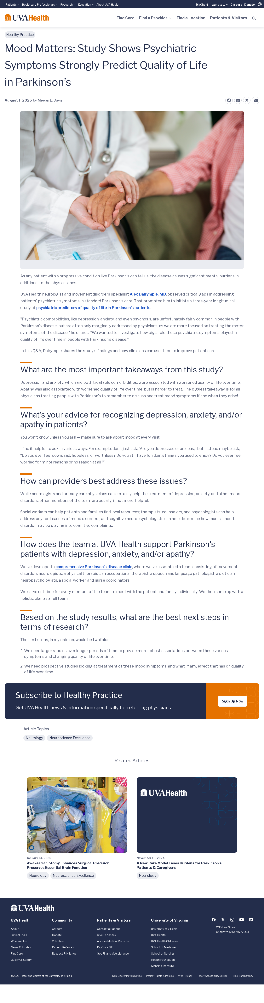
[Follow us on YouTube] (241, 919)
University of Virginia (164, 928)
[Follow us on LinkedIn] (251, 919)
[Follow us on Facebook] (213, 919)
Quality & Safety (21, 959)
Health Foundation (163, 959)
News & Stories (21, 947)
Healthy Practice (20, 35)
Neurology (34, 738)
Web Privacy (185, 975)
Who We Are (19, 941)
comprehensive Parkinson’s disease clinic (93, 566)
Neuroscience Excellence (69, 738)
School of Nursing (162, 953)
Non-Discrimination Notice (127, 975)
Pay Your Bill (104, 947)
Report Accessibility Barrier (212, 975)
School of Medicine (163, 947)
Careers (236, 4)
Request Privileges (64, 953)
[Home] (27, 17)
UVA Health (158, 935)
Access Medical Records (113, 941)
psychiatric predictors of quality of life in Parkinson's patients (93, 307)
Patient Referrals (63, 947)
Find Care (126, 18)
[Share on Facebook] (229, 100)
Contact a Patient (108, 928)
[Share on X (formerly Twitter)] (246, 100)
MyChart (202, 4)
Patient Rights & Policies (160, 975)
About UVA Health (107, 4)
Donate (249, 4)
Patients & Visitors (228, 18)
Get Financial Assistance (113, 953)
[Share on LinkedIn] (238, 100)
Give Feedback (106, 935)
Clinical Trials (19, 935)
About (15, 928)
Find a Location (191, 18)
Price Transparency (242, 975)
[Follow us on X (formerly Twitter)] (223, 919)
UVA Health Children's (165, 941)
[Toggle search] (254, 18)
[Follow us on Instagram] (232, 919)
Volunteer (58, 941)
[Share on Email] (255, 100)
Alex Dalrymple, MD (148, 294)
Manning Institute (162, 965)
